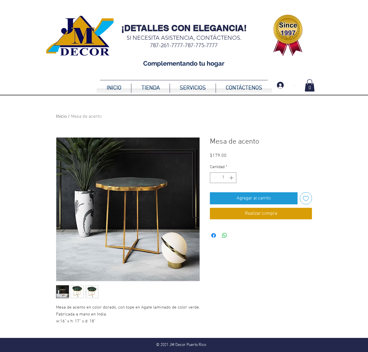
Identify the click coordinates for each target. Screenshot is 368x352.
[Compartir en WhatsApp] (224, 235)
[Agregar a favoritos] (306, 198)
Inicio (61, 116)
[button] (309, 85)
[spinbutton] (223, 178)
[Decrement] (214, 178)
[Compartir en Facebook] (213, 235)
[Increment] (231, 178)
